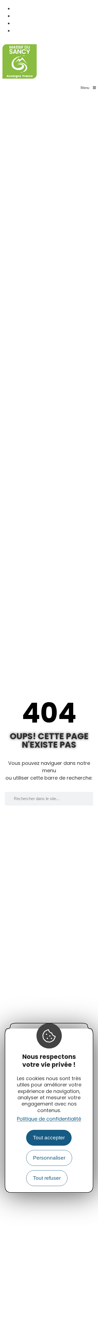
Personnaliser (49, 1158)
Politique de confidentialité (49, 1118)
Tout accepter (49, 1137)
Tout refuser (47, 1178)
